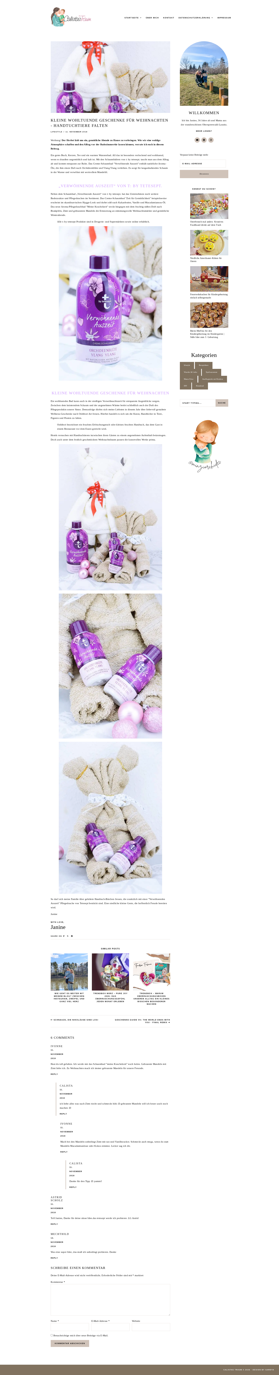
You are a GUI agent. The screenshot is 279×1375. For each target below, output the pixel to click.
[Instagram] (211, 140)
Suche (222, 403)
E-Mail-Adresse (100, 1321)
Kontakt (168, 18)
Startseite (131, 18)
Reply (54, 1074)
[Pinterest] (204, 140)
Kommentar (58, 1282)
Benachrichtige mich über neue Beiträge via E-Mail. (80, 1335)
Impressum (224, 18)
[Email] (197, 140)
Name (55, 1321)
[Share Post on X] (68, 936)
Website (136, 1321)
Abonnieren (204, 174)
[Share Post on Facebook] (64, 936)
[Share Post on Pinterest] (72, 936)
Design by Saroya (263, 1370)
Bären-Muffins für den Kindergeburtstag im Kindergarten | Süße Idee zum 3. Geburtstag (207, 334)
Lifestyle (56, 132)
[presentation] (209, 206)
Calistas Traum (232, 1370)
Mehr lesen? (204, 131)
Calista (66, 1085)
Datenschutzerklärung (194, 18)
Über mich (152, 18)
